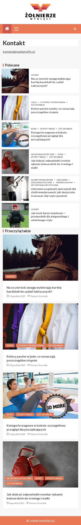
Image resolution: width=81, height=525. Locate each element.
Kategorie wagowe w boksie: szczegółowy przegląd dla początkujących (49, 136)
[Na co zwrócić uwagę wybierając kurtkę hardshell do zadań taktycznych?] (15, 81)
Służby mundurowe (42, 180)
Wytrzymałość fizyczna (44, 185)
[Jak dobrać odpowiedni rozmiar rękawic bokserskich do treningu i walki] (15, 161)
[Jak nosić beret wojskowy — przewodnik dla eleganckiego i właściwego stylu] (15, 215)
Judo (34, 102)
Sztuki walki (38, 105)
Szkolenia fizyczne (41, 182)
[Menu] (16, 28)
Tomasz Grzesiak (38, 296)
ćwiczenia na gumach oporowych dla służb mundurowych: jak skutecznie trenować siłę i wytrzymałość (53, 192)
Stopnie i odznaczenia (53, 102)
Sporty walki (47, 129)
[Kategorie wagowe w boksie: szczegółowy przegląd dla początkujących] (15, 134)
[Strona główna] (7, 28)
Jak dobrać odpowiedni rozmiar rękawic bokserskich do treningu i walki (52, 164)
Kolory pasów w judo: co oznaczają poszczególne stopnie (52, 110)
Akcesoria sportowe (43, 154)
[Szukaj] (75, 29)
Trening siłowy (64, 182)
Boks (34, 129)
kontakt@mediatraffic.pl (19, 51)
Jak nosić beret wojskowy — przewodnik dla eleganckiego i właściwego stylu (50, 216)
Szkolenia (62, 180)
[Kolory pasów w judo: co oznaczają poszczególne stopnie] (15, 108)
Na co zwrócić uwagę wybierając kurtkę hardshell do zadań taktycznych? (51, 82)
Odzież (34, 75)
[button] (16, 28)
